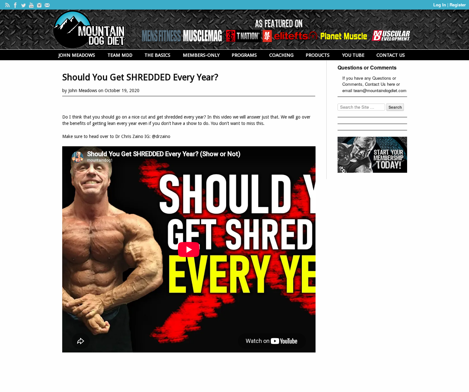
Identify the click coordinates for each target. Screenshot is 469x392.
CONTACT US (390, 55)
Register (458, 5)
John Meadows (82, 90)
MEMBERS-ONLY (201, 55)
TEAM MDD (120, 55)
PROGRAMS (244, 55)
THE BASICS (157, 55)
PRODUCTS (318, 55)
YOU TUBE (353, 55)
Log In (440, 5)
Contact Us (375, 84)
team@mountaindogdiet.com (380, 90)
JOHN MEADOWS (76, 55)
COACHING (281, 55)
